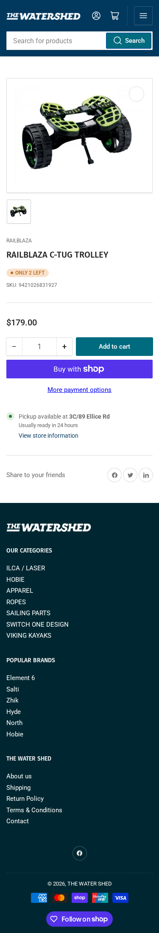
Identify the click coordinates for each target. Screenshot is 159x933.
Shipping (18, 787)
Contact (17, 821)
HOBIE (15, 579)
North (14, 723)
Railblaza (19, 241)
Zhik (12, 700)
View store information (48, 435)
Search (135, 40)
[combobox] (79, 40)
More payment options (79, 390)
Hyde (13, 712)
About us (19, 776)
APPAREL (19, 590)
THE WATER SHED (89, 883)
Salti (12, 689)
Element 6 (20, 678)
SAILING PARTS (28, 613)
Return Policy (25, 798)
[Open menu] (143, 15)
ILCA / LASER (25, 568)
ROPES (16, 602)
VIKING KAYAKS (28, 635)
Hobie (14, 734)
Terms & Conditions (34, 810)
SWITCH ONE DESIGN (37, 624)
